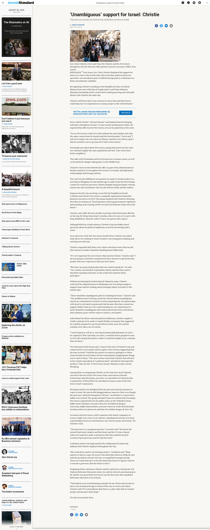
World (73, 509)
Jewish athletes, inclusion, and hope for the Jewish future (14, 501)
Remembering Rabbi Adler (12, 277)
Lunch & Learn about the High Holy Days (16, 287)
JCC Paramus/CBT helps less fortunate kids (14, 368)
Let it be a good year (12, 83)
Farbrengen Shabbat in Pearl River (16, 230)
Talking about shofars (11, 247)
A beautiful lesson (11, 189)
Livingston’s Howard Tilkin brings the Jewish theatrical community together (14, 90)
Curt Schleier (7, 86)
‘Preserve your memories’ (15, 156)
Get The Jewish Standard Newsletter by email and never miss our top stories (91, 113)
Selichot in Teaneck (10, 238)
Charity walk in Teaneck (11, 255)
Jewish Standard (78, 25)
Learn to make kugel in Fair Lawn (15, 378)
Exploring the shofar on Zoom (13, 326)
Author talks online (22, 265)
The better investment (13, 491)
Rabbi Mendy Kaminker (15, 487)
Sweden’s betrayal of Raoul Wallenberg (15, 474)
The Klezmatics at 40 (16, 22)
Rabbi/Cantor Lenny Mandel (11, 159)
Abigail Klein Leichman (10, 192)
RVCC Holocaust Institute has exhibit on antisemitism (15, 408)
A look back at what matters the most (14, 162)
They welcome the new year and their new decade (16, 32)
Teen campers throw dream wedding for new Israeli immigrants (15, 196)
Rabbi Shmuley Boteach (15, 468)
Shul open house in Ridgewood (14, 204)
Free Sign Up (125, 113)
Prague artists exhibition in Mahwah (13, 337)
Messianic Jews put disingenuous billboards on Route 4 (13, 127)
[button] (207, 2)
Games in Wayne (8, 296)
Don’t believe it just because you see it (16, 119)
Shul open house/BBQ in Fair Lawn (16, 221)
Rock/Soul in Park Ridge (12, 212)
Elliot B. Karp (7, 505)
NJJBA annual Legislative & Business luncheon (16, 439)
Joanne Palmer (17, 26)
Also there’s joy (9, 457)
